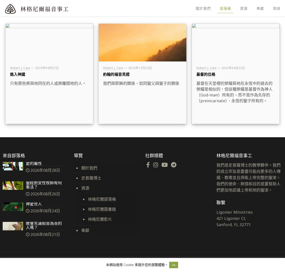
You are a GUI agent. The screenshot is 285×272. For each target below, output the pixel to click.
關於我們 (89, 168)
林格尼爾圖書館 (102, 209)
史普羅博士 (91, 178)
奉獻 (85, 230)
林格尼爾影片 (100, 219)
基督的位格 (205, 74)
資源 (85, 188)
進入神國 (17, 74)
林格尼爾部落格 (102, 199)
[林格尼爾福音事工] (49, 8)
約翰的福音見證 (116, 74)
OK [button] (173, 265)
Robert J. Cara (20, 68)
